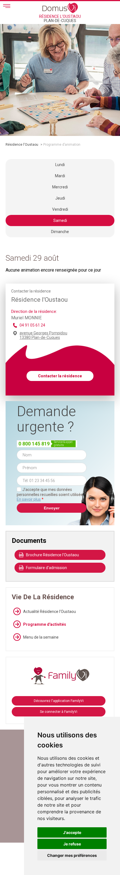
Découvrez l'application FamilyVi (59, 701)
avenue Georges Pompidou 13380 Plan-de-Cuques (43, 335)
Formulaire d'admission (46, 567)
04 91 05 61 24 (32, 325)
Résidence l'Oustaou (22, 145)
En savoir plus (29, 499)
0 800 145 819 (34, 444)
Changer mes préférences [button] (72, 855)
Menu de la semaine (41, 637)
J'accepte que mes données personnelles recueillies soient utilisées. (51, 494)
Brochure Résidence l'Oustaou (52, 555)
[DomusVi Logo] (60, 8)
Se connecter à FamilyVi (58, 712)
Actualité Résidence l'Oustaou (49, 611)
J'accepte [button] (72, 832)
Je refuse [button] (72, 844)
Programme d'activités (44, 624)
